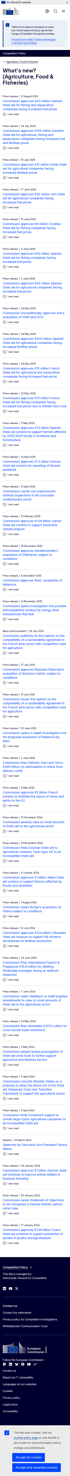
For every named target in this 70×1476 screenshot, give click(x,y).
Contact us (9, 1370)
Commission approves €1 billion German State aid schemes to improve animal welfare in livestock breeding (35, 1174)
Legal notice (10, 1404)
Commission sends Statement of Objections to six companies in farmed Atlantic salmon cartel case (33, 1204)
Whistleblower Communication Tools (25, 1326)
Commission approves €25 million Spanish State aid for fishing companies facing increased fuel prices (32, 257)
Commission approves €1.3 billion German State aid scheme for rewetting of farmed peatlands (32, 465)
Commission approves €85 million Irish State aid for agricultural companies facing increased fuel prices (34, 198)
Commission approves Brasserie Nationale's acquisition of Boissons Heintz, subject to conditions (33, 673)
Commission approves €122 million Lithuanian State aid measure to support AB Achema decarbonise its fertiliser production (34, 937)
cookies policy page (26, 1437)
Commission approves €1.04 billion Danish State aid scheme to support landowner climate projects (32, 525)
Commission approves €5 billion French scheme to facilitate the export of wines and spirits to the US (33, 796)
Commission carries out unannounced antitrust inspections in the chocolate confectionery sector (29, 495)
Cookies (8, 1391)
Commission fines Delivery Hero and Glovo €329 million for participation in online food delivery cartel (33, 767)
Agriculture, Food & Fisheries (22, 61)
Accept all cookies (28, 1457)
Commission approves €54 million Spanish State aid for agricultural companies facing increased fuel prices (32, 287)
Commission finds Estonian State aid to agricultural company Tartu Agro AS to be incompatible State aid (32, 852)
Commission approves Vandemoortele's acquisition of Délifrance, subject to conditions (30, 555)
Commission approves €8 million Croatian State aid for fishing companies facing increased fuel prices (32, 228)
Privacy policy (11, 1397)
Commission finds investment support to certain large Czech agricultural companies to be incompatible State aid (34, 1119)
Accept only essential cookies (36, 1467)
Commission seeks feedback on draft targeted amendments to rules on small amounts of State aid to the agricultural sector (35, 1000)
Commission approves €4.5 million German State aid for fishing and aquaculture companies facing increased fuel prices (32, 105)
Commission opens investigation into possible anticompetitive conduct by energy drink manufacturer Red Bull (34, 610)
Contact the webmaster (17, 1312)
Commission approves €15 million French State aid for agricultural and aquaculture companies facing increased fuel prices (31, 372)
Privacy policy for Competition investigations (30, 1319)
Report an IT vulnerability (18, 1377)
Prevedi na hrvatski (22, 39)
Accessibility (10, 1411)
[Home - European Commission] (11, 11)
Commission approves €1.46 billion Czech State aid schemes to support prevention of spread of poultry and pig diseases (33, 1234)
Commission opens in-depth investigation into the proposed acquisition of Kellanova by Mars (35, 737)
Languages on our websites (20, 1384)
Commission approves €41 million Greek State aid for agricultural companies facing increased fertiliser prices (35, 168)
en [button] (47, 11)
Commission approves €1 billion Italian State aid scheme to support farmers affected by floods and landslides (33, 881)
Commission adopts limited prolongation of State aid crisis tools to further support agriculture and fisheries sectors (33, 1055)
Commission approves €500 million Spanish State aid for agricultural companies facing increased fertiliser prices (33, 343)
